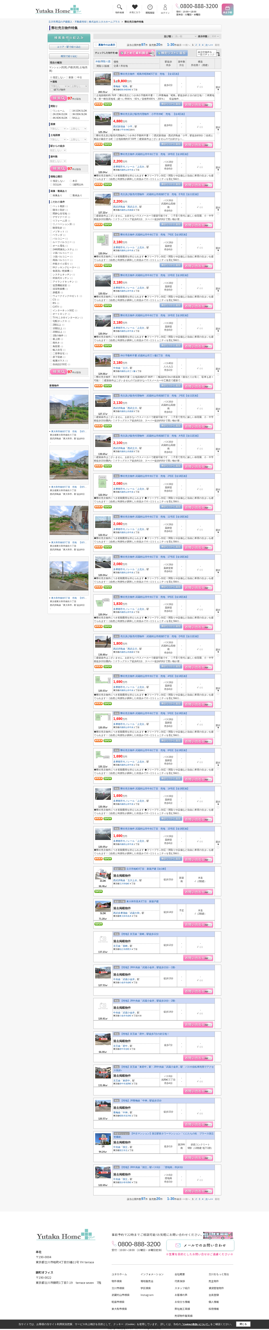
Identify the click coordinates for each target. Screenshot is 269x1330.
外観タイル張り (62, 263)
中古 (79, 77)
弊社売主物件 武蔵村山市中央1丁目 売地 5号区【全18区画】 (154, 713)
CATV (57, 306)
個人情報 (214, 1302)
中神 (125, 1112)
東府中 (126, 1080)
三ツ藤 (132, 371)
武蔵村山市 (124, 170)
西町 (129, 1182)
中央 (131, 170)
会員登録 (214, 1295)
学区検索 (146, 1288)
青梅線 (116, 86)
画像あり (57, 195)
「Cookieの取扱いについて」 (195, 1324)
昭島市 (122, 89)
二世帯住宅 (60, 353)
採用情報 (214, 1309)
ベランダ (59, 235)
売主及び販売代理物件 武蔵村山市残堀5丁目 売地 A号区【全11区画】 (160, 435)
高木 (129, 916)
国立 (125, 1147)
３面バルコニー (62, 256)
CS (56, 299)
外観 (98, 61)
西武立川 (132, 206)
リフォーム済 (61, 220)
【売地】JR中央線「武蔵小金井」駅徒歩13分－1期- (147, 967)
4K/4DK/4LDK (60, 118)
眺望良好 (59, 227)
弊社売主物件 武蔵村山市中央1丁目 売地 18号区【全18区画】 (154, 154)
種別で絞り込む (69, 56)
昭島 (125, 86)
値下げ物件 (60, 89)
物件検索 (117, 1281)
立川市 (122, 883)
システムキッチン (64, 274)
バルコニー (60, 238)
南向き (58, 342)
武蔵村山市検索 (121, 1295)
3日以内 (57, 184)
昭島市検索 (118, 1302)
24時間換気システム (65, 249)
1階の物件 (60, 335)
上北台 (140, 166)
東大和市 (123, 916)
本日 (74, 181)
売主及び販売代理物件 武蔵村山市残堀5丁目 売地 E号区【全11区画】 (160, 194)
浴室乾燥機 (60, 288)
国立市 (122, 1150)
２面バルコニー (62, 253)
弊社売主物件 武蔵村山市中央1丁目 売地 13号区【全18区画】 (154, 275)
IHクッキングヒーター (66, 267)
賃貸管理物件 (216, 1288)
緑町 (129, 982)
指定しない (59, 77)
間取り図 (106, 61)
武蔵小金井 (129, 979)
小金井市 (123, 982)
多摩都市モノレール (124, 166)
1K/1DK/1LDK (79, 110)
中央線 (116, 368)
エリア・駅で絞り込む (69, 46)
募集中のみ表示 (106, 44)
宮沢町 (128, 1116)
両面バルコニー (62, 260)
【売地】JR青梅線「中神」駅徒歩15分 (141, 1100)
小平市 (122, 130)
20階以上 (59, 331)
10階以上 (59, 328)
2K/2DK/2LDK (60, 114)
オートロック (61, 314)
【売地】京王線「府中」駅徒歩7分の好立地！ (144, 1033)
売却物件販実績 (184, 1316)
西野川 (128, 949)
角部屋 (58, 346)
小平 (130, 126)
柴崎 (125, 946)
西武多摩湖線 (120, 913)
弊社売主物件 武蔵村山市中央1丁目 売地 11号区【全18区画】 (154, 516)
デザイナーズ (61, 217)
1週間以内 (77, 184)
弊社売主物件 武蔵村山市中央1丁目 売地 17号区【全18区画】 (154, 556)
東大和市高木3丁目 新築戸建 (142, 901)
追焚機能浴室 (61, 285)
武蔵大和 (134, 913)
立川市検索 (118, 1288)
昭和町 (128, 89)
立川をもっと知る (219, 1274)
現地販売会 (147, 1281)
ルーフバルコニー (64, 242)
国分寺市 (123, 1182)
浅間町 (128, 1084)
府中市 (122, 1049)
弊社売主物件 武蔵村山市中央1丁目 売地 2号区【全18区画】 (154, 476)
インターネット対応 (65, 310)
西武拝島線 (119, 206)
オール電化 (60, 245)
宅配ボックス (61, 321)
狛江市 (122, 949)
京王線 (116, 946)
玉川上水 (132, 880)
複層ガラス (60, 360)
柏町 (127, 883)
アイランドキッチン (65, 281)
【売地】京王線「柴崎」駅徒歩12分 (139, 934)
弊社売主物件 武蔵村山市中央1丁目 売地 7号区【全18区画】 (154, 234)
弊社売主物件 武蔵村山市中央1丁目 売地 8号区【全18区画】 (154, 750)
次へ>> (209, 45)
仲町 (127, 130)
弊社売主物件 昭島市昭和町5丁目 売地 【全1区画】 (150, 74)
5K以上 (76, 118)
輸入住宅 (59, 349)
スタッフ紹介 (182, 1288)
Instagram (147, 1295)
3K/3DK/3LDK (79, 114)
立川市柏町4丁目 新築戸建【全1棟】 (146, 868)
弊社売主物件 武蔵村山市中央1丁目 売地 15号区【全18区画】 (154, 828)
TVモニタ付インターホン (68, 317)
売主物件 (214, 1281)
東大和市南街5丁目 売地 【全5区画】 (71, 431)
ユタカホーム (119, 1274)
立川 (125, 368)
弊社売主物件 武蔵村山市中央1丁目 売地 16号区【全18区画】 (154, 315)
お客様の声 (181, 1295)
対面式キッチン (62, 278)
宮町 (127, 1049)
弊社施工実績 (182, 1309)
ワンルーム (59, 110)
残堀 (131, 210)
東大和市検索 (119, 1309)
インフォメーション (152, 1274)
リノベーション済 (64, 224)
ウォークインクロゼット (67, 296)
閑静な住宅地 (61, 213)
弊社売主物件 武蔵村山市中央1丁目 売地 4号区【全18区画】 (154, 676)
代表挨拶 (180, 1281)
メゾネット (60, 231)
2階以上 (58, 324)
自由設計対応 (61, 364)
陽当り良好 (60, 209)
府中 (125, 1046)
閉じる (243, 1324)
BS (56, 303)
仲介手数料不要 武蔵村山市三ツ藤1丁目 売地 (146, 355)
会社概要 (180, 1274)
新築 (71, 77)
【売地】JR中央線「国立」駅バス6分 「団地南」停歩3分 (151, 1167)
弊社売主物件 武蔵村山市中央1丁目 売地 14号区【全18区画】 (154, 788)
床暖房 (58, 292)
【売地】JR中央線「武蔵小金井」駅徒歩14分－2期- (147, 1000)
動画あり (77, 195)
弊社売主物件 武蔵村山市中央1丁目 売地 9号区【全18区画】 (154, 597)
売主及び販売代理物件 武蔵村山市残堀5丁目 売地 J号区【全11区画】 (159, 395)
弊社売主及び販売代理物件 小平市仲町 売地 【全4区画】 (153, 114)
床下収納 (59, 357)
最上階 (58, 339)
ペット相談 (60, 206)
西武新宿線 (119, 126)
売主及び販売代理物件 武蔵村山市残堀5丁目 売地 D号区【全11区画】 (160, 636)
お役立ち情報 (182, 1302)
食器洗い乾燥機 (62, 270)
